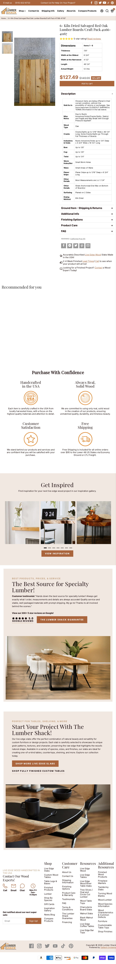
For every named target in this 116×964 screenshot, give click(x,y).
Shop (48, 863)
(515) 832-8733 (22, 3)
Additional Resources (106, 865)
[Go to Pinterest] (112, 2)
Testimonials (68, 899)
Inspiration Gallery (49, 909)
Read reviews (94, 38)
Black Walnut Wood (86, 918)
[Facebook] (31, 947)
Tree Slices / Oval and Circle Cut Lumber (86, 893)
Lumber (48, 894)
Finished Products (48, 888)
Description (68, 93)
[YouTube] (55, 947)
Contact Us (33, 11)
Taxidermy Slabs (103, 888)
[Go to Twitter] (100, 2)
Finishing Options (72, 219)
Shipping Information (68, 881)
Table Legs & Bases (50, 882)
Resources (88, 863)
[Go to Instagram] (95, 2)
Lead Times (88, 261)
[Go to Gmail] (87, 245)
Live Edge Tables (85, 876)
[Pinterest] (71, 947)
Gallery (60, 11)
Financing (67, 922)
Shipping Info (48, 11)
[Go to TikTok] (108, 2)
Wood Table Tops (86, 902)
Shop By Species (48, 899)
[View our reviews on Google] (22, 619)
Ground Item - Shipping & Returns (81, 208)
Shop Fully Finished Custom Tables (38, 771)
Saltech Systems (108, 947)
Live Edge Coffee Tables (87, 925)
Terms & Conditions (67, 908)
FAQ (63, 231)
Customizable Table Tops (105, 926)
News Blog (49, 914)
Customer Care (69, 865)
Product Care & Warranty (68, 894)
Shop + (22, 11)
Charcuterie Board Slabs (86, 908)
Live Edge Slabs (49, 869)
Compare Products (87, 11)
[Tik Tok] (63, 947)
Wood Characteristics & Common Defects (105, 914)
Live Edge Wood (93, 254)
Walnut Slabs (86, 913)
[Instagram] (39, 947)
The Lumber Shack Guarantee (62, 619)
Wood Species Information (105, 905)
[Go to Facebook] (91, 2)
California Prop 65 (77, 239)
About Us (71, 11)
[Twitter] (47, 947)
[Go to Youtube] (104, 2)
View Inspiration (57, 553)
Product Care (69, 225)
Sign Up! (33, 921)
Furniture (102, 921)
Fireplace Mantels (102, 881)
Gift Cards (49, 904)
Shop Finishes (105, 931)
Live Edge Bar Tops (87, 931)
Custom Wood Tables (51, 876)
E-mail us (7, 3)
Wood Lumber (105, 899)
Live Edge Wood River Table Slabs (86, 883)
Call (97, 261)
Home (3, 18)
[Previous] (18, 71)
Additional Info (70, 213)
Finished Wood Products (102, 874)
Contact (98, 267)
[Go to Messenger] (69, 245)
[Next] (51, 71)
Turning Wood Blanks (105, 894)
